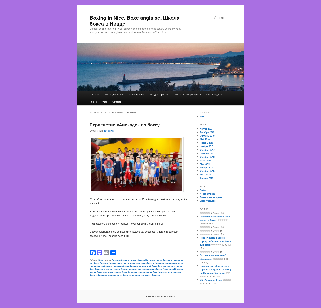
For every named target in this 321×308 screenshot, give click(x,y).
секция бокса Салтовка (125, 271)
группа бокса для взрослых (169, 259)
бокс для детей (128, 259)
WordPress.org (208, 200)
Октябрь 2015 (207, 170)
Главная (94, 94)
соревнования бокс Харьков (152, 271)
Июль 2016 (205, 160)
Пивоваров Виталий (173, 268)
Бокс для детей (214, 94)
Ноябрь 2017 (206, 146)
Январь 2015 (206, 178)
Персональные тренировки (187, 94)
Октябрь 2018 (207, 135)
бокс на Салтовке (146, 259)
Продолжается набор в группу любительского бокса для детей (215, 241)
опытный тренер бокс (114, 268)
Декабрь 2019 (207, 132)
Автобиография (136, 94)
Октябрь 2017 (207, 149)
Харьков (156, 274)
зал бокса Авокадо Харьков (103, 262)
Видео (93, 101)
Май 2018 (205, 139)
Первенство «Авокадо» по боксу (125, 125)
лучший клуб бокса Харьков (152, 265)
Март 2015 (205, 174)
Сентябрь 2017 (208, 153)
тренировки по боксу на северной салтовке (129, 274)
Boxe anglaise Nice (113, 94)
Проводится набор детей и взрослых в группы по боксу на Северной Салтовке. (215, 269)
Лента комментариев (211, 197)
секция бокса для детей (101, 271)
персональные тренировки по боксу (144, 268)
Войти (203, 190)
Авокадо (116, 259)
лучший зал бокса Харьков (124, 265)
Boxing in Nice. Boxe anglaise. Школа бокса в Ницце (134, 20)
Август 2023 (206, 128)
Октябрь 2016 (207, 156)
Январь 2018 (206, 142)
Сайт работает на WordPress (160, 296)
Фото (104, 101)
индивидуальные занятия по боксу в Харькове (141, 262)
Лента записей (207, 193)
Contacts (116, 101)
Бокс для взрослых (159, 94)
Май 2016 (205, 163)
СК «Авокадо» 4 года (211, 279)
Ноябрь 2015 (206, 167)
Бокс (100, 259)
